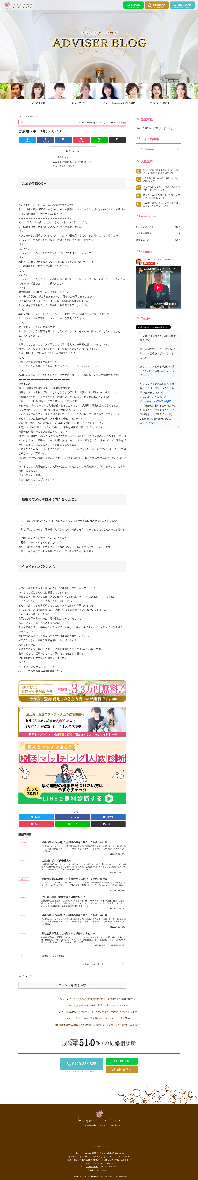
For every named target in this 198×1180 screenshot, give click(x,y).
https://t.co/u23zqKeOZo (153, 396)
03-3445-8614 (92, 1166)
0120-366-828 (182, 6)
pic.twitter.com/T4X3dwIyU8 (155, 401)
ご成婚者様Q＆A (63, 157)
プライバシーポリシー (99, 1146)
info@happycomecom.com (99, 1170)
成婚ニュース (25, 122)
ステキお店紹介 (158, 233)
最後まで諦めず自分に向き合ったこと (73, 161)
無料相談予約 (158, 6)
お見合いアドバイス (158, 226)
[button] (178, 149)
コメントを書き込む (72, 985)
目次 (68, 151)
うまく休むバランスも (66, 166)
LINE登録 (134, 6)
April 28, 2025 (147, 423)
